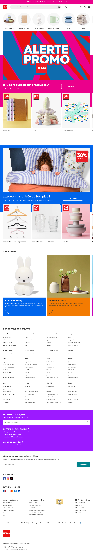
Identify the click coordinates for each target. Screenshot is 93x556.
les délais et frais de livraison (13, 437)
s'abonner (83, 464)
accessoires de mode (52, 389)
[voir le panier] (85, 7)
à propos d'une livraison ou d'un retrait (16, 432)
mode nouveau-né (8, 397)
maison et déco (7, 502)
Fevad (76, 523)
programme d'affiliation (36, 514)
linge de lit (28, 362)
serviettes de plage (9, 367)
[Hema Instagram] (8, 478)
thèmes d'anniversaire (9, 345)
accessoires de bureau (53, 350)
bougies (27, 342)
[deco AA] (46, 112)
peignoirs (5, 369)
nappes (70, 350)
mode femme (50, 386)
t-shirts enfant (29, 389)
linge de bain (7, 362)
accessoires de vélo (52, 377)
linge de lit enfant (30, 375)
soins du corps (72, 394)
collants (27, 399)
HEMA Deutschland (80, 510)
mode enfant (28, 386)
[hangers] (17, 223)
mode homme (50, 399)
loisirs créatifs (50, 362)
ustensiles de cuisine (74, 342)
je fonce (46, 69)
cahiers (48, 342)
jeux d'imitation (72, 367)
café (69, 337)
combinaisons (7, 391)
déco (26, 337)
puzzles (70, 372)
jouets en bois (72, 362)
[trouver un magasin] (87, 422)
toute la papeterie (51, 337)
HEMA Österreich (80, 513)
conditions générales (35, 523)
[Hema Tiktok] (11, 478)
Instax (48, 364)
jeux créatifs (72, 364)
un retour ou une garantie (12, 434)
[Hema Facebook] (4, 478)
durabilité (32, 508)
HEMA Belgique (79, 508)
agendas (49, 340)
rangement (28, 348)
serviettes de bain (8, 364)
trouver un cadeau (8, 350)
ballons (5, 340)
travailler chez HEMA (35, 505)
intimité (70, 402)
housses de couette (31, 364)
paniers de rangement (31, 353)
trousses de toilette (74, 389)
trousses (48, 353)
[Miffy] (24, 285)
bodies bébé (7, 386)
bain (4, 515)
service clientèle (16, 445)
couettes (27, 369)
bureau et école (8, 505)
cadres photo (29, 340)
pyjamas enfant (29, 394)
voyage (48, 369)
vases (26, 345)
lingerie (48, 391)
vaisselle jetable (7, 342)
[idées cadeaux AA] (76, 112)
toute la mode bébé (9, 394)
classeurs (49, 348)
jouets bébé (6, 399)
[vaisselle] (76, 223)
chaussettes (28, 397)
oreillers (27, 372)
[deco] (68, 285)
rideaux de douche (8, 377)
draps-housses (29, 367)
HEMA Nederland (80, 502)
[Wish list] (80, 7)
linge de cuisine (73, 345)
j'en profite (46, 178)
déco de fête (7, 337)
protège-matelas (30, 377)
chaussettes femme (52, 394)
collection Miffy (7, 353)
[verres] (46, 223)
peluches (71, 369)
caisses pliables (29, 350)
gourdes (70, 353)
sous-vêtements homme (53, 402)
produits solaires (73, 399)
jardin (48, 375)
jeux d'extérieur (73, 377)
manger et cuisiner (8, 510)
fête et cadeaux (8, 508)
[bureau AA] (17, 112)
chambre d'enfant (30, 402)
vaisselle (70, 348)
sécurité (63, 523)
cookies (70, 523)
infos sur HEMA (33, 502)
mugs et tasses (72, 340)
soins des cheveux (73, 397)
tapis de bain (7, 372)
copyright (47, 523)
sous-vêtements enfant (31, 391)
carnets (48, 345)
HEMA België (78, 505)
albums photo (50, 367)
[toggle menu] (89, 7)
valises (48, 372)
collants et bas (50, 397)
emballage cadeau (8, 348)
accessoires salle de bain (10, 375)
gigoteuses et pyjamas (9, 389)
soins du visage (72, 391)
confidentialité (23, 523)
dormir (5, 513)
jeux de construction (74, 375)
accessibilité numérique (10, 523)
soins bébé (6, 402)
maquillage (71, 386)
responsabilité (55, 523)
